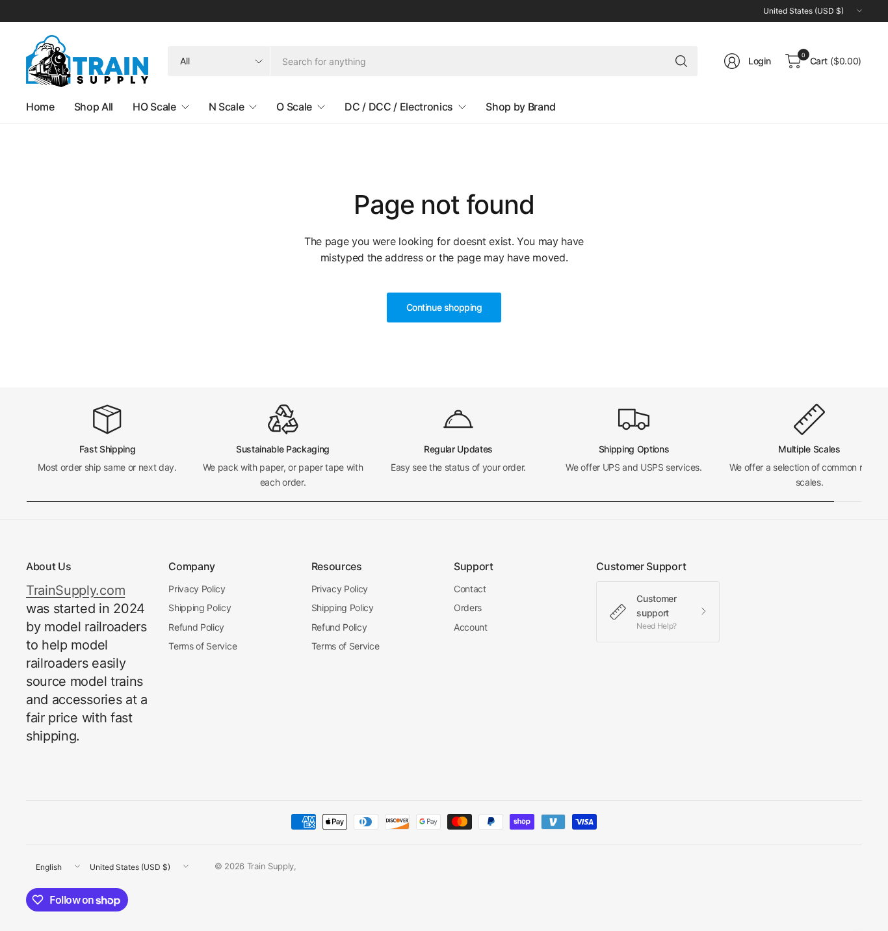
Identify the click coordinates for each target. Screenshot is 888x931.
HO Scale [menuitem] (154, 106)
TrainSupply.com (75, 590)
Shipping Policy (199, 607)
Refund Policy (196, 627)
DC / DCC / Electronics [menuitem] (399, 106)
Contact (470, 588)
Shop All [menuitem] (93, 106)
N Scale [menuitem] (226, 106)
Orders (468, 607)
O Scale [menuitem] (294, 106)
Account (471, 627)
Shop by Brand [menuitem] (521, 106)
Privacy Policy (197, 588)
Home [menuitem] (40, 106)
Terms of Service (202, 645)
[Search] (681, 61)
